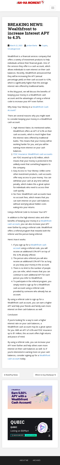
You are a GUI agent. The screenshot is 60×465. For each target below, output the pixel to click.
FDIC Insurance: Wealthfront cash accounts (32, 154)
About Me (24, 460)
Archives (36, 460)
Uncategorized (14, 49)
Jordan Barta (32, 45)
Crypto (44, 45)
